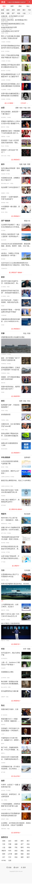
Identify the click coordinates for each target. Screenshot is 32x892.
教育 (3, 854)
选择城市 (27, 457)
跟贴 (22, 851)
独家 (22, 854)
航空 (28, 857)
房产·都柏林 (5, 220)
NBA (21, 108)
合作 (17, 867)
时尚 (9, 851)
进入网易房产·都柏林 (15, 272)
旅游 (28, 854)
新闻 (2, 10)
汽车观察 (27, 570)
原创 (20, 6)
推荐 (12, 6)
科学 (24, 649)
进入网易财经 (15, 453)
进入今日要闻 (9, 103)
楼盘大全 (27, 221)
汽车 (29, 10)
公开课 (10, 854)
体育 (13, 10)
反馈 (10, 867)
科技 (18, 13)
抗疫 (9, 860)
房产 (13, 13)
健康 (16, 854)
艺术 (9, 857)
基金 (24, 401)
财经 (18, 10)
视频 (9, 847)
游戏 (28, 851)
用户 (29, 2)
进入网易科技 (15, 701)
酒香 (22, 857)
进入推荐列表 (15, 833)
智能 (28, 649)
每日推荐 (27, 514)
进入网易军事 (15, 396)
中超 (25, 108)
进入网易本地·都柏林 (15, 509)
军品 (24, 333)
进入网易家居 (15, 329)
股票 (20, 401)
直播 (8, 13)
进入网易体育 (15, 160)
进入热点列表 (15, 776)
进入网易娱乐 (15, 216)
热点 (28, 6)
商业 (28, 401)
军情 (28, 333)
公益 (24, 13)
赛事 (17, 108)
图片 (24, 10)
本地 (28, 847)
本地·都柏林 (5, 457)
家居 (3, 277)
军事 (2, 13)
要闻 (4, 6)
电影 (24, 164)
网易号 (3, 514)
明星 (28, 164)
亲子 (3, 857)
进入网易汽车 (15, 644)
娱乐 (8, 10)
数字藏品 (4, 860)
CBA (28, 108)
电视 (20, 164)
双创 (16, 857)
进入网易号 (15, 566)
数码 (22, 847)
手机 (16, 847)
